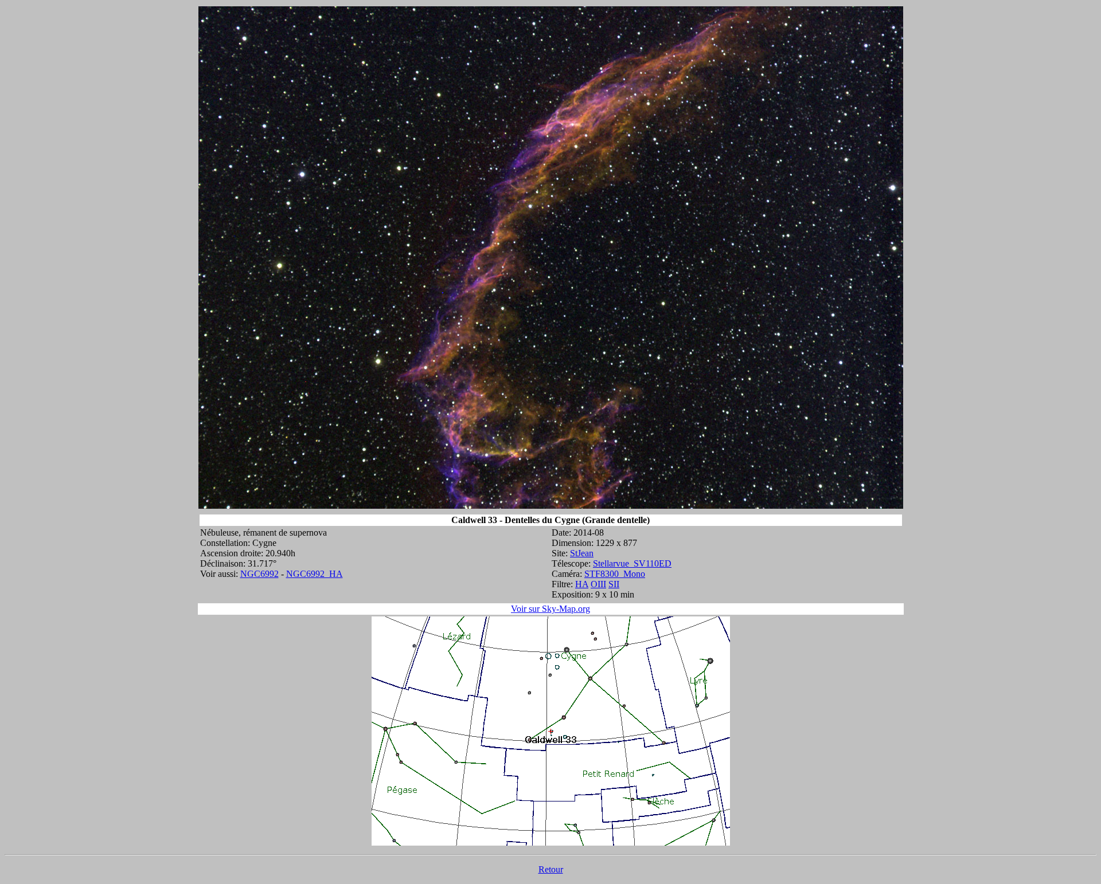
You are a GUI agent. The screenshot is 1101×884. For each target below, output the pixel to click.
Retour (550, 869)
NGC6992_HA (314, 574)
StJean (582, 553)
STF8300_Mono (614, 574)
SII (613, 584)
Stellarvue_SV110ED (632, 563)
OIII (598, 584)
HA (581, 584)
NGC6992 (259, 574)
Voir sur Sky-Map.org (550, 609)
